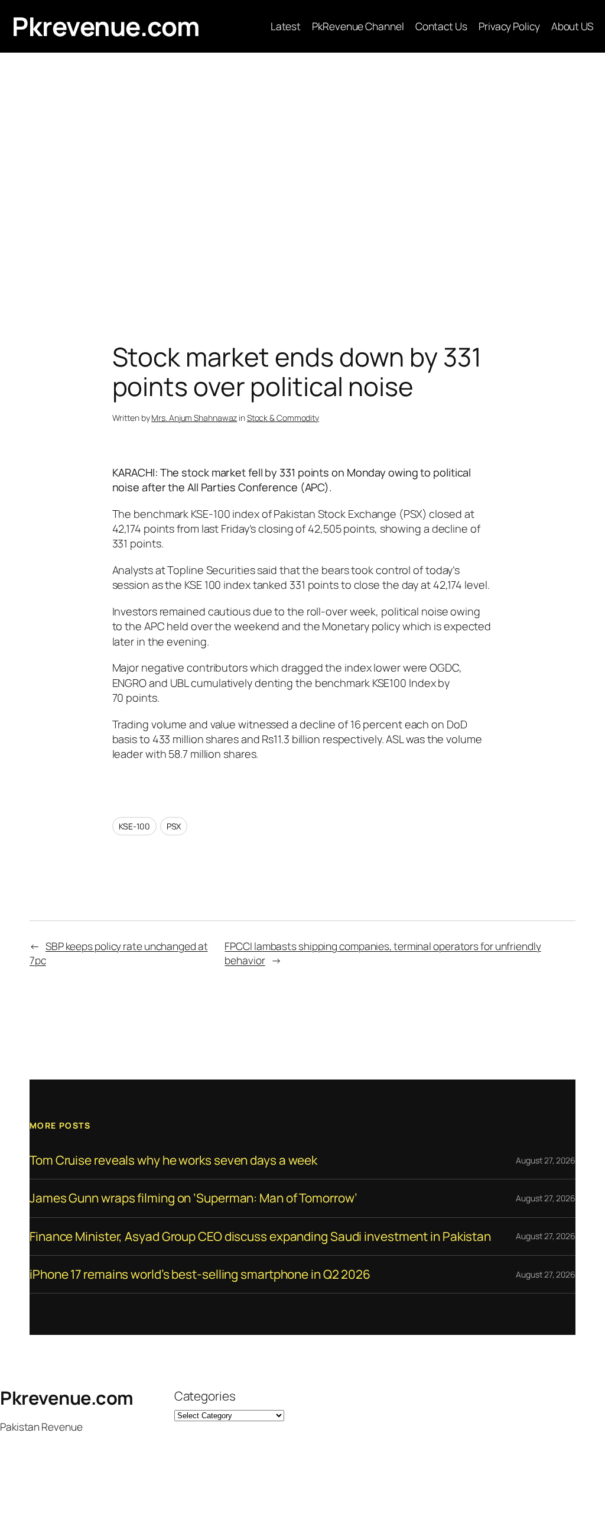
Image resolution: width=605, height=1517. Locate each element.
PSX (174, 826)
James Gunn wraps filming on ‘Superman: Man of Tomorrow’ (193, 1198)
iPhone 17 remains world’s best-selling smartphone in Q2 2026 (200, 1274)
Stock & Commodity (283, 417)
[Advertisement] (302, 177)
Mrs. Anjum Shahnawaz (194, 417)
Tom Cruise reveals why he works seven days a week (173, 1160)
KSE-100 (134, 826)
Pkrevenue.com (106, 26)
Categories (205, 1396)
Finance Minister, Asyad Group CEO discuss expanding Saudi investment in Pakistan (260, 1236)
